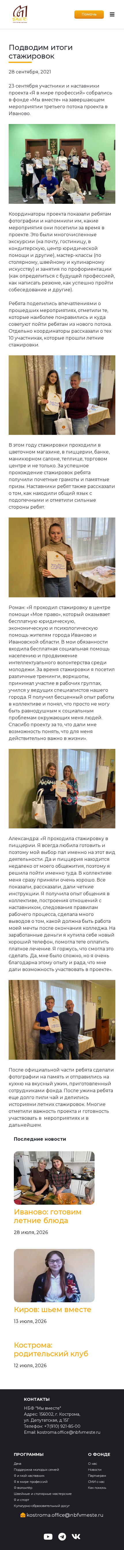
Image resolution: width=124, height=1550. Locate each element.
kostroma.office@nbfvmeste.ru (64, 1515)
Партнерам (97, 1476)
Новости (95, 1470)
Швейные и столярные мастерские (43, 1494)
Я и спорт (21, 1500)
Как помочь (97, 1488)
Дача (17, 1464)
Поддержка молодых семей (36, 1470)
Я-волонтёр (23, 1488)
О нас (92, 1464)
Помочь (89, 14)
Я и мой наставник (29, 1476)
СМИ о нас (96, 1482)
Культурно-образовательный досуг (42, 1506)
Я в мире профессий (31, 1482)
